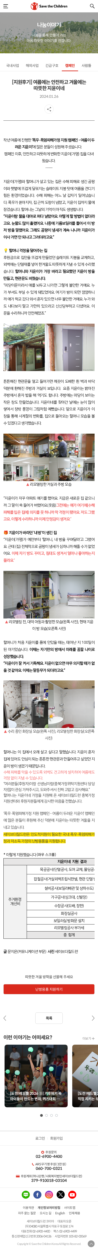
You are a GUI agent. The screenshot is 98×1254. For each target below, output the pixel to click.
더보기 (87, 1038)
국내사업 (12, 65)
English (60, 1213)
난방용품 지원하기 (48, 989)
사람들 (86, 65)
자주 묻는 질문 (27, 1213)
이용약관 (28, 1208)
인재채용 (74, 1213)
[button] (41, 1115)
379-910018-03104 (49, 1180)
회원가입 (56, 1138)
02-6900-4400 (49, 1156)
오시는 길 (46, 1213)
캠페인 (70, 65)
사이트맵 (69, 1208)
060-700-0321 (49, 1168)
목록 (49, 1018)
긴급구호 (51, 65)
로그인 (40, 1138)
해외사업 (32, 65)
